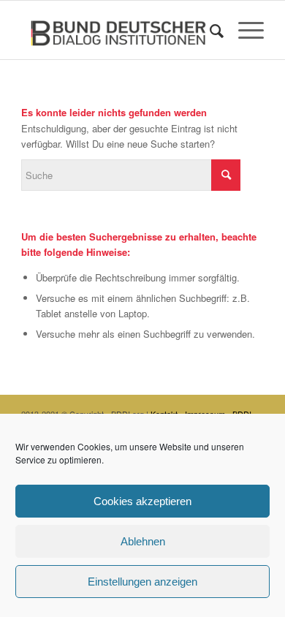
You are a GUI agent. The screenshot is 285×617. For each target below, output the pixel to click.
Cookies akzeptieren (142, 501)
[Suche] (209, 30)
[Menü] (244, 30)
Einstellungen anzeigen (142, 581)
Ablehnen (143, 541)
